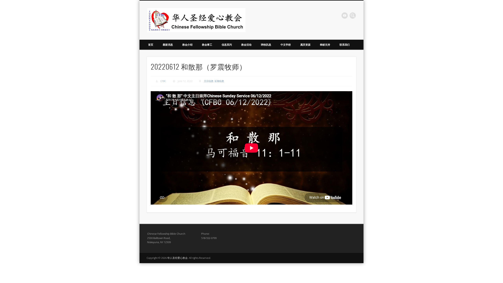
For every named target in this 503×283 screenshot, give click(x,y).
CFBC (163, 81)
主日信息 (208, 81)
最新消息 (168, 44)
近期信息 (219, 81)
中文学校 (286, 44)
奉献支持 (325, 44)
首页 (150, 44)
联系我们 (345, 44)
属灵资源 (305, 44)
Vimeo (344, 15)
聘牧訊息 (266, 44)
